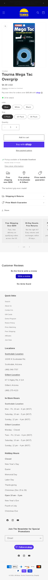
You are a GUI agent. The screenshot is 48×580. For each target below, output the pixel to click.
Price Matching (10, 327)
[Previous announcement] (4, 3)
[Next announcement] (43, 3)
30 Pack (33, 117)
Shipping (5, 88)
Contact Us (9, 310)
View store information (14, 166)
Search (7, 301)
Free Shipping (10, 331)
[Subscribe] (40, 538)
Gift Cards (8, 314)
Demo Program (10, 319)
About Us (8, 306)
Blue (6, 107)
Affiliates (8, 336)
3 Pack (7, 117)
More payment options (24, 150)
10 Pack (20, 117)
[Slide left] (18, 247)
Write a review (24, 276)
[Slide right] (29, 247)
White (17, 107)
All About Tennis (20, 575)
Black (28, 107)
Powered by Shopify (32, 575)
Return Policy (10, 323)
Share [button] (6, 210)
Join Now (8, 340)
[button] (3, 12)
